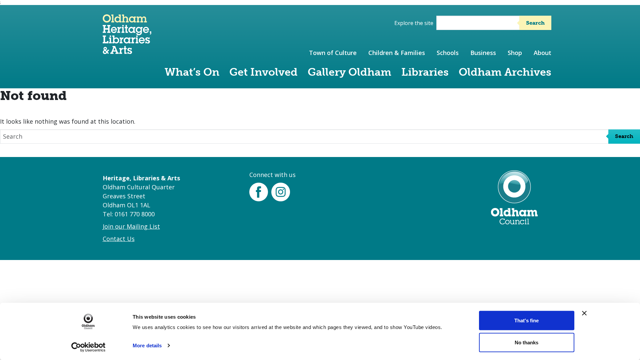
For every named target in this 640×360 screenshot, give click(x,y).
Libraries (425, 72)
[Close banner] (584, 313)
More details (147, 345)
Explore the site (413, 23)
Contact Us (119, 239)
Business (483, 53)
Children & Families (396, 53)
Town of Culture (333, 53)
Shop (515, 53)
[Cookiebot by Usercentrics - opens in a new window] (88, 347)
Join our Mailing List (131, 226)
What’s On (192, 72)
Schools (448, 53)
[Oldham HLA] (127, 50)
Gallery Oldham (349, 72)
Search (535, 23)
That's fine (526, 320)
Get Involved (263, 72)
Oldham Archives (505, 72)
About (542, 53)
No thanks (526, 342)
